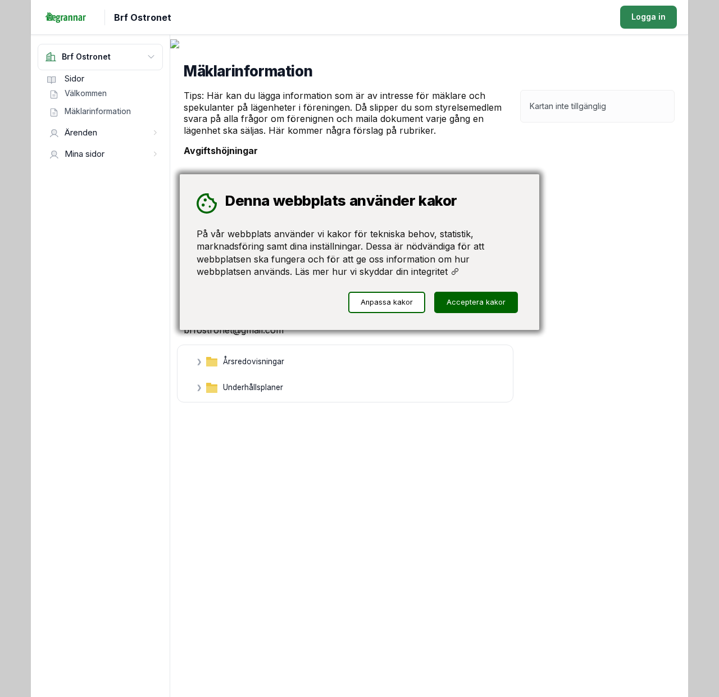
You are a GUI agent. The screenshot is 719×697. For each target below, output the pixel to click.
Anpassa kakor (387, 302)
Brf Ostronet (142, 17)
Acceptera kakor (476, 302)
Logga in (648, 16)
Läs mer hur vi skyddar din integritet (372, 271)
